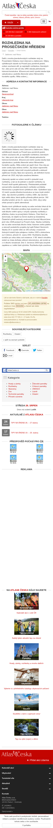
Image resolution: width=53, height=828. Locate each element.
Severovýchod (8, 94)
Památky (11, 50)
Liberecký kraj (7, 100)
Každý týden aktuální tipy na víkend (26, 638)
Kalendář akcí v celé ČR (26, 613)
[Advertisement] (26, 498)
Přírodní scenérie (15, 397)
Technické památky (16, 394)
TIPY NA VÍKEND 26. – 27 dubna (24, 423)
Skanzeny (12, 389)
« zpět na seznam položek (13, 340)
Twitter (39, 350)
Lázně (34, 391)
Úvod (4, 50)
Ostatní (17, 334)
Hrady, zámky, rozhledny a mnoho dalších (26, 663)
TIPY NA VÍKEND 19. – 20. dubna (24, 433)
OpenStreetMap (38, 291)
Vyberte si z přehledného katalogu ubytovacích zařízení (26, 688)
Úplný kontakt (6, 811)
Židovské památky (39, 384)
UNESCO (36, 389)
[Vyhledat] (48, 12)
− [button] (5, 260)
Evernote (25, 350)
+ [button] (5, 256)
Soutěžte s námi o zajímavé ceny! (26, 714)
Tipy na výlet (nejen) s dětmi (26, 739)
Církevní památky (39, 386)
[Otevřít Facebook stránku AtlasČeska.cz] (26, 370)
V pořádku (26, 825)
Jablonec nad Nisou (10, 106)
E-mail (9, 356)
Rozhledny (7, 334)
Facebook (10, 350)
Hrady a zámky (14, 384)
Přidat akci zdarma (39, 760)
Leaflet (28, 291)
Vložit (10, 22)
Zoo (10, 391)
